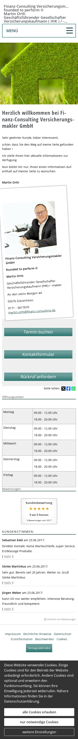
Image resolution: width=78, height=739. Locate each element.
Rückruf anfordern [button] (38, 376)
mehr (7, 556)
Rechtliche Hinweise (37, 634)
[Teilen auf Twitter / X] (63, 388)
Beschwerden (44, 639)
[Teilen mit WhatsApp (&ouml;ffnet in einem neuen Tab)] (73, 388)
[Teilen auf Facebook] (68, 388)
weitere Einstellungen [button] (39, 732)
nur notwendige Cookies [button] (39, 722)
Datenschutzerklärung (21, 701)
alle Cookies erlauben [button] (39, 712)
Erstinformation (22, 639)
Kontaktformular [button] (38, 354)
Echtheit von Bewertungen (61, 619)
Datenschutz (62, 634)
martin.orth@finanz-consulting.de (32, 311)
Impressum (13, 634)
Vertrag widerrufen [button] (39, 648)
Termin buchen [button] (38, 332)
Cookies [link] (62, 639)
